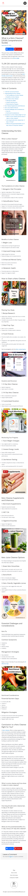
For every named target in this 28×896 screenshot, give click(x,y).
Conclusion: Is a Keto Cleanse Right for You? (15, 115)
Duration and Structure (11, 102)
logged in (11, 856)
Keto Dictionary (14, 875)
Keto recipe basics (21, 349)
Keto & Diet (14, 872)
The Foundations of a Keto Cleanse (14, 95)
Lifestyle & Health (14, 877)
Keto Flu (8, 111)
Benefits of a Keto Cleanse (12, 97)
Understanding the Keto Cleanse (12, 93)
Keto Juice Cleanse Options (11, 107)
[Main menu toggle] (25, 3)
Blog (14, 870)
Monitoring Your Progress (12, 104)
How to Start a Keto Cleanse (11, 99)
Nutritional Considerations (12, 113)
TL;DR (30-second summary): (12, 91)
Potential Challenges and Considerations (14, 109)
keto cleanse (6, 730)
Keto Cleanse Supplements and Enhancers (15, 106)
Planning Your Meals (11, 100)
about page (16, 58)
